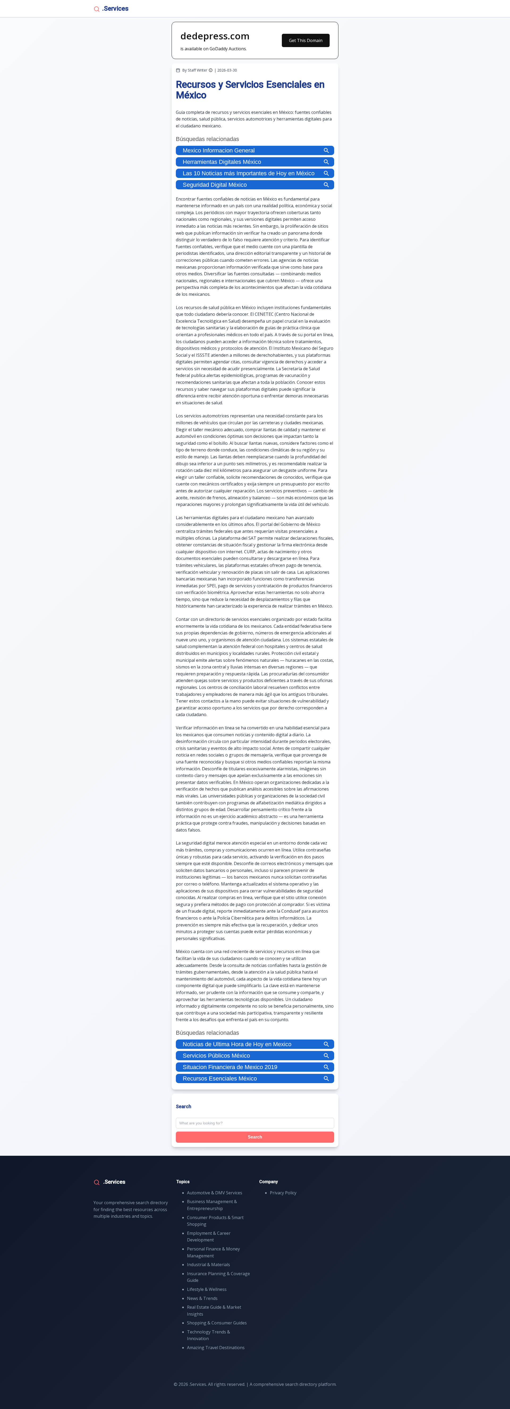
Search (255, 1137)
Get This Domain (305, 40)
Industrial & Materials (208, 1264)
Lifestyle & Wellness (207, 1289)
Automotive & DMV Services (214, 1193)
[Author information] (210, 70)
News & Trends (202, 1298)
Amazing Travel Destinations (216, 1347)
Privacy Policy (283, 1193)
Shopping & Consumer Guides (217, 1323)
